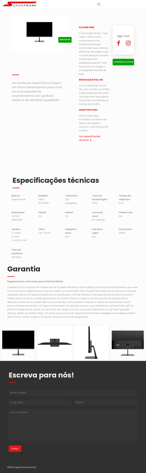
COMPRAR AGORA (123, 62)
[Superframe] (20, 4)
